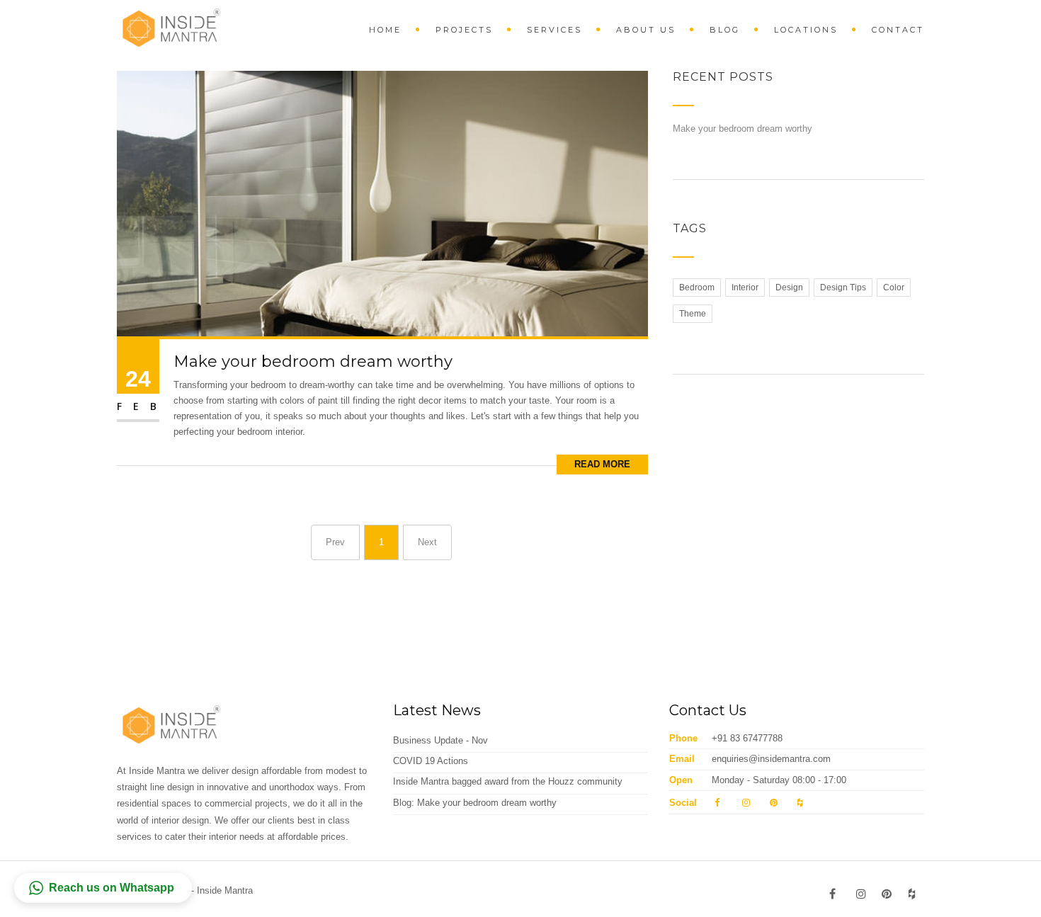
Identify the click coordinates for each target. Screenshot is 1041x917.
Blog (725, 30)
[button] (103, 888)
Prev (335, 542)
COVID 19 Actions (430, 761)
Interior (745, 287)
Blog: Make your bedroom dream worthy (475, 802)
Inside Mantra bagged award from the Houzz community (507, 781)
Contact (898, 30)
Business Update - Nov (440, 740)
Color (893, 287)
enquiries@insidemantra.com (771, 758)
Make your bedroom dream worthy (313, 361)
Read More (602, 464)
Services (554, 30)
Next (427, 542)
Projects (464, 30)
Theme (692, 314)
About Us (646, 30)
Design (789, 287)
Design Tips (843, 287)
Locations (806, 30)
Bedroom (697, 287)
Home (385, 30)
